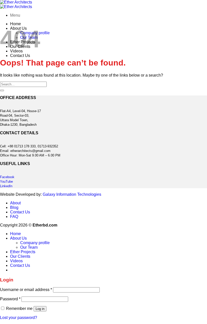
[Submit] (2, 90)
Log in (40, 309)
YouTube (6, 181)
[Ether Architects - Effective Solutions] (16, 4)
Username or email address (26, 289)
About (15, 203)
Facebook (7, 177)
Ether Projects (22, 252)
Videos (16, 261)
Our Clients (20, 256)
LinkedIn (6, 186)
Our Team (29, 247)
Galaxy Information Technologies (72, 194)
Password (10, 299)
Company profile (35, 243)
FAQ (14, 216)
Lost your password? (18, 317)
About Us (18, 238)
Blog (14, 207)
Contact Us (20, 55)
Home (15, 24)
